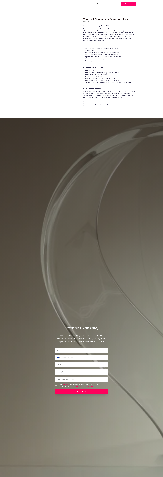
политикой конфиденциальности (82, 386)
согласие (66, 385)
